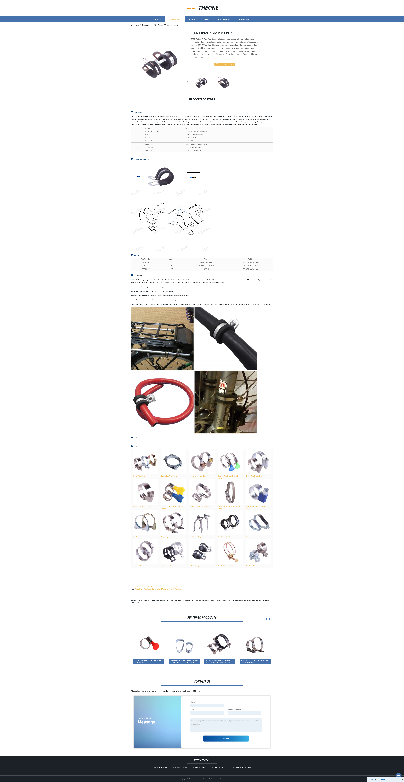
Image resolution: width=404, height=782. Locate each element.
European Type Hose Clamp (199, 506)
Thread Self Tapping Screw (211, 600)
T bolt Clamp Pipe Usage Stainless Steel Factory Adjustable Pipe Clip (157, 589)
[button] (187, 82)
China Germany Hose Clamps (190, 600)
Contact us (224, 19)
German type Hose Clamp (198, 476)
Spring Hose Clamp (167, 566)
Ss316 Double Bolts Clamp (159, 600)
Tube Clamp (238, 600)
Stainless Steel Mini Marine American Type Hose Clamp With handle (159, 587)
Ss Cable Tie (135, 600)
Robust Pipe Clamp (139, 476)
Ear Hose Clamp (138, 566)
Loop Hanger (250, 537)
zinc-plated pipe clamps (252, 600)
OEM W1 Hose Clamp (243, 767)
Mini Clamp (145, 600)
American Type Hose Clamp (142, 506)
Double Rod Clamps (160, 767)
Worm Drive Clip (227, 600)
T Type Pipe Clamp (167, 537)
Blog (206, 19)
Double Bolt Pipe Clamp (169, 476)
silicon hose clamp (221, 767)
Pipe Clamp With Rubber (226, 537)
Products (175, 19)
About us (244, 19)
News (192, 19)
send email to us (226, 64)
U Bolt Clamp (137, 537)
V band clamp (174, 600)
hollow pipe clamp (181, 767)
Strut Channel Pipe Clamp (198, 537)
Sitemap (221, 779)
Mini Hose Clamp (252, 566)
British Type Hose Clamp (254, 476)
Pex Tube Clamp (201, 767)
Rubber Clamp (194, 566)
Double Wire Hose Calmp (226, 566)
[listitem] (202, 81)
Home (158, 19)
